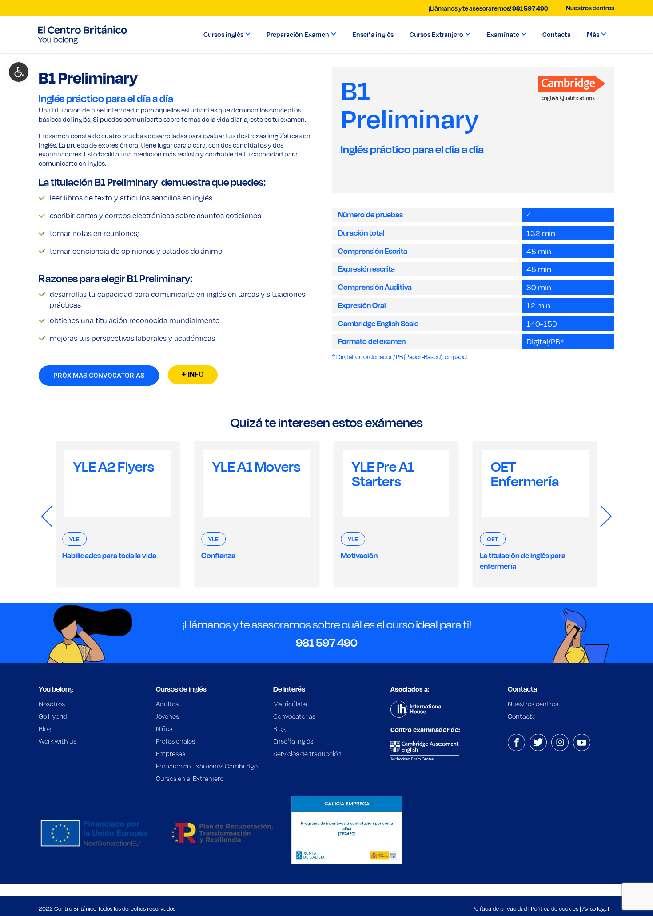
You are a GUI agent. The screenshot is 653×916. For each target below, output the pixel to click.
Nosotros (52, 704)
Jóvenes (167, 716)
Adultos (167, 704)
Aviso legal (595, 908)
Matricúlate (290, 704)
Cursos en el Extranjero (189, 778)
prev (47, 516)
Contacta (522, 716)
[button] (18, 72)
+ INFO (193, 374)
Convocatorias (294, 716)
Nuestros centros (590, 8)
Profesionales (175, 741)
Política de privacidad (499, 908)
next (605, 516)
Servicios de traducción (307, 753)
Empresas (170, 753)
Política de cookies (554, 908)
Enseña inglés (293, 741)
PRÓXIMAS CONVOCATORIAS (98, 376)
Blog (45, 728)
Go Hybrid (53, 716)
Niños (164, 728)
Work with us (57, 741)
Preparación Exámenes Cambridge (207, 766)
